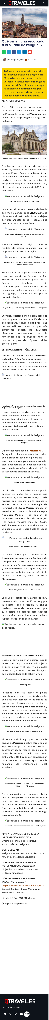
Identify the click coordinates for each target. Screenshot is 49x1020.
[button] (4, 3)
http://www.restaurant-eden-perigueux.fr (24, 885)
